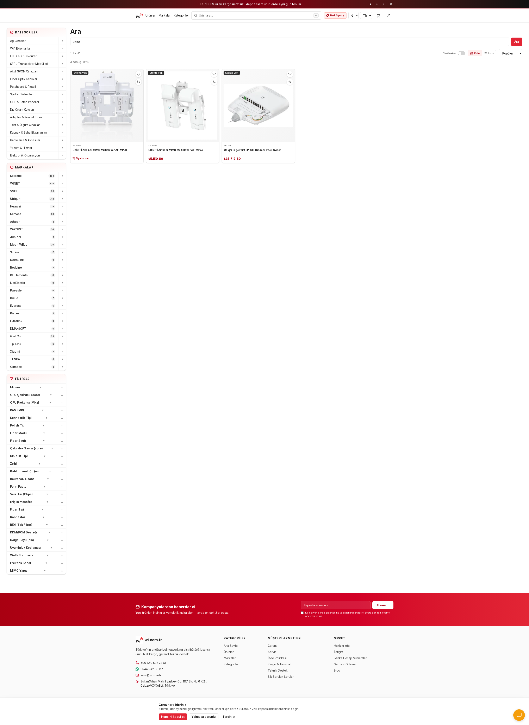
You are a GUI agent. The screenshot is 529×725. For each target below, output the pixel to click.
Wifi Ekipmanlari (20, 48)
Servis (272, 652)
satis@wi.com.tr (151, 675)
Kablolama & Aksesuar (25, 140)
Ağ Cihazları (18, 41)
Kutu (477, 53)
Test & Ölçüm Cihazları (25, 125)
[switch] (461, 53)
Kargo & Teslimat (279, 664)
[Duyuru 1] (370, 4)
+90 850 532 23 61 (153, 663)
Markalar (164, 15)
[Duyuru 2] (376, 4)
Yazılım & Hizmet (21, 147)
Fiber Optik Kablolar (23, 79)
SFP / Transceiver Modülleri (29, 63)
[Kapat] (390, 4)
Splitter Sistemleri (21, 94)
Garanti (272, 645)
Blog (337, 670)
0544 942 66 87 (152, 669)
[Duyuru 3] (383, 4)
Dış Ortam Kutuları (22, 109)
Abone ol (382, 605)
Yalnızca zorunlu (204, 716)
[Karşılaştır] (138, 82)
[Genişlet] (62, 41)
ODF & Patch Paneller (24, 102)
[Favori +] (138, 74)
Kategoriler (181, 15)
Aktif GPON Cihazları (24, 71)
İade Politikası (277, 658)
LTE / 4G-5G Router (23, 56)
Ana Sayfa (231, 645)
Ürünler (150, 15)
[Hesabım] (388, 15)
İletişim (338, 652)
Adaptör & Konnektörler (26, 117)
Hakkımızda (342, 645)
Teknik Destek (278, 670)
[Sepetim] (378, 15)
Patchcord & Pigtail (23, 86)
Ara (516, 41)
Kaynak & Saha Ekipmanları (28, 132)
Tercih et (229, 716)
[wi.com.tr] (139, 15)
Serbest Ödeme (345, 664)
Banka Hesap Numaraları (350, 658)
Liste (491, 53)
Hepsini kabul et (173, 716)
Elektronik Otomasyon (25, 155)
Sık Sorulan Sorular (281, 676)
